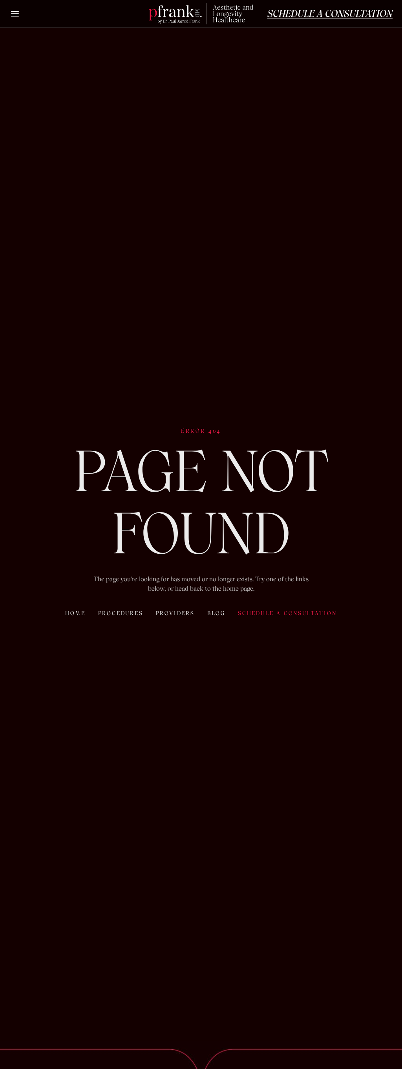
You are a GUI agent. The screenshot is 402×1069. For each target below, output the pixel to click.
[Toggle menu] (15, 14)
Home (75, 613)
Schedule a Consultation (287, 613)
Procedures (120, 613)
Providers (175, 613)
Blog (216, 613)
